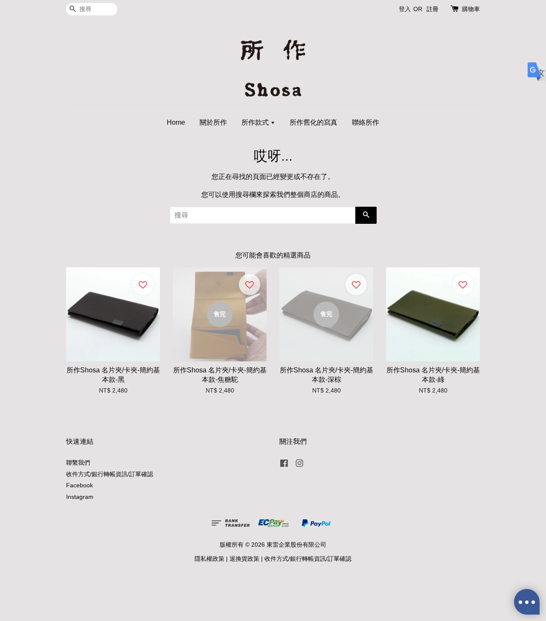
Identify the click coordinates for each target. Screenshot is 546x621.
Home (176, 122)
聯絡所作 (365, 122)
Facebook (79, 485)
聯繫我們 (78, 463)
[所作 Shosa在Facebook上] (284, 465)
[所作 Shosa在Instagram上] (299, 465)
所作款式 (255, 122)
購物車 (471, 9)
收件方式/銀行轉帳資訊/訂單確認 (109, 474)
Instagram (79, 497)
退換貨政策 (244, 559)
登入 (405, 9)
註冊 (433, 9)
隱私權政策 (209, 559)
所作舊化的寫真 (313, 122)
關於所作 (213, 122)
